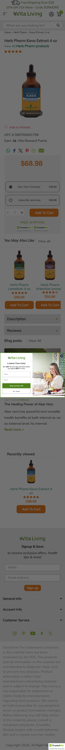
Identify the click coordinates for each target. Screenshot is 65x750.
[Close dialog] (61, 355)
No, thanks (16, 391)
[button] (56, 746)
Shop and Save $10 (16, 385)
